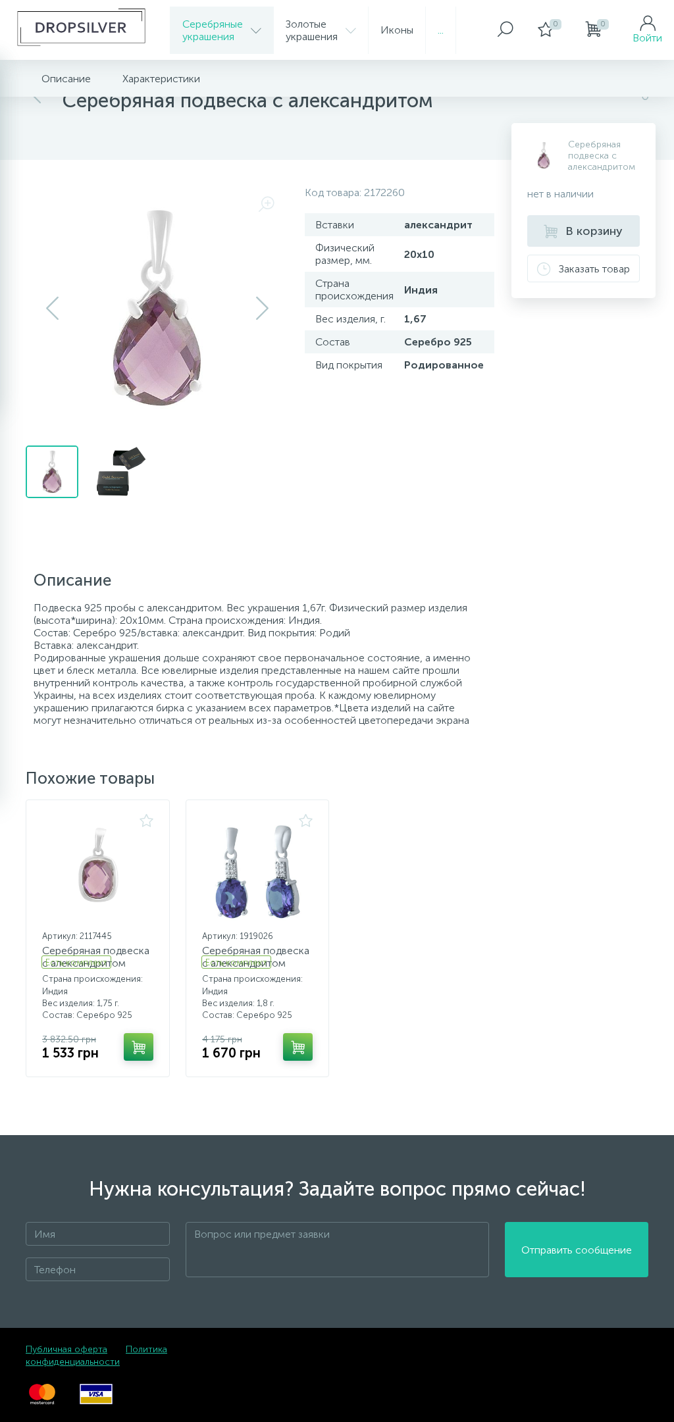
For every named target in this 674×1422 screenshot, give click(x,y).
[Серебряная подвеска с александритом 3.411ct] (257, 869)
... (441, 30)
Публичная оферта (66, 1349)
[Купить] (138, 1047)
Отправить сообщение (576, 1250)
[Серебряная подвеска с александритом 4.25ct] (97, 869)
